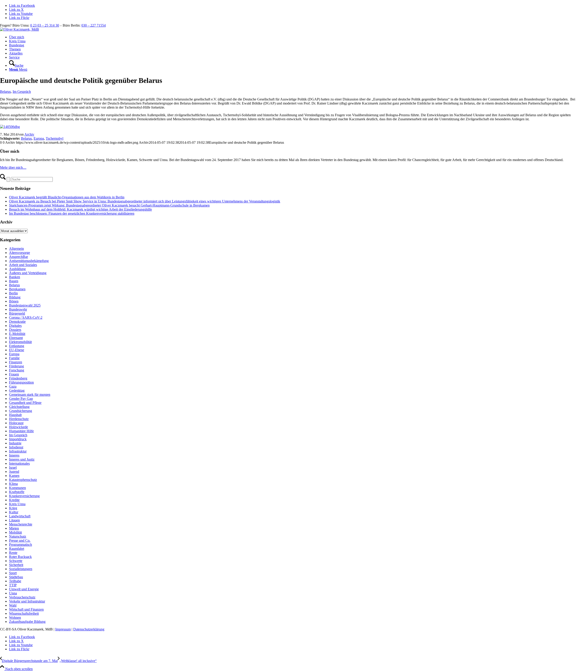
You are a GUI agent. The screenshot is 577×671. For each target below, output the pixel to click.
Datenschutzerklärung (88, 629)
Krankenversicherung (24, 496)
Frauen (14, 374)
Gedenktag (17, 390)
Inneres (14, 455)
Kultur (13, 512)
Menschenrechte (20, 524)
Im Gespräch (22, 91)
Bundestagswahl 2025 (25, 305)
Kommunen (17, 488)
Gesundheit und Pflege (25, 403)
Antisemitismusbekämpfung (29, 261)
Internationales (19, 463)
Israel (13, 467)
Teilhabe (15, 581)
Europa (39, 138)
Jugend (14, 471)
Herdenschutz (19, 419)
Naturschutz (17, 536)
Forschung (16, 370)
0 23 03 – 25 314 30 (44, 25)
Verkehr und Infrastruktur (27, 601)
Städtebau (16, 577)
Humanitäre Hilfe (21, 431)
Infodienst (16, 447)
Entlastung (16, 346)
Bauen (13, 281)
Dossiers (15, 330)
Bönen (13, 301)
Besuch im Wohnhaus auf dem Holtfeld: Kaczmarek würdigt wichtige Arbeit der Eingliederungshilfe (80, 209)
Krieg (13, 508)
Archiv (29, 134)
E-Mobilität (17, 334)
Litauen (14, 520)
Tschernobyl (54, 138)
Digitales (15, 326)
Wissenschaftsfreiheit (24, 613)
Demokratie (17, 321)
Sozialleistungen (20, 569)
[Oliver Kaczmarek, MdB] (19, 29)
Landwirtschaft (19, 516)
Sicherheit (16, 565)
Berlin (13, 293)
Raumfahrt (16, 548)
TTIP (13, 585)
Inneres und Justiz (21, 459)
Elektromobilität (20, 342)
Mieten (14, 528)
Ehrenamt (16, 338)
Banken (14, 277)
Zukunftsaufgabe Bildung (27, 621)
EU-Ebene (16, 350)
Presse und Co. (19, 540)
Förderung (16, 366)
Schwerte (15, 561)
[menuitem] (293, 37)
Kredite (14, 500)
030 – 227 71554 (93, 25)
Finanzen (15, 362)
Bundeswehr (18, 309)
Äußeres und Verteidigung (27, 273)
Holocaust (16, 423)
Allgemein (16, 248)
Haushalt (15, 415)
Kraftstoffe (16, 492)
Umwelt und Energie (24, 589)
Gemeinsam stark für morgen (29, 394)
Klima (13, 484)
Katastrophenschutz (23, 480)
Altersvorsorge (19, 253)
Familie (14, 358)
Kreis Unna (17, 504)
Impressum (63, 629)
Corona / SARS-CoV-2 (25, 317)
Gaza (12, 386)
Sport (13, 573)
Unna (13, 593)
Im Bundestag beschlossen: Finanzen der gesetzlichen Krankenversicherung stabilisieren (71, 213)
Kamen (14, 476)
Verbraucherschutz (22, 597)
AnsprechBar (18, 257)
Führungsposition (21, 382)
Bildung (15, 297)
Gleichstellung (19, 407)
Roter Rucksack (20, 557)
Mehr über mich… (13, 167)
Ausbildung (17, 269)
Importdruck (18, 439)
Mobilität (15, 532)
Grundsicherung (20, 411)
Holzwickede (18, 427)
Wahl (12, 605)
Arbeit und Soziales (23, 265)
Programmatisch (20, 544)
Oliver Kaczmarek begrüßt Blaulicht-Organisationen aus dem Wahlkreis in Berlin (66, 197)
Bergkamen (17, 289)
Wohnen (15, 617)
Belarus (5, 91)
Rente (13, 553)
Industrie (15, 443)
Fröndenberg (18, 378)
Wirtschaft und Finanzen (26, 609)
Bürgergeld (17, 313)
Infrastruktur (18, 451)
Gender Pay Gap (21, 398)
